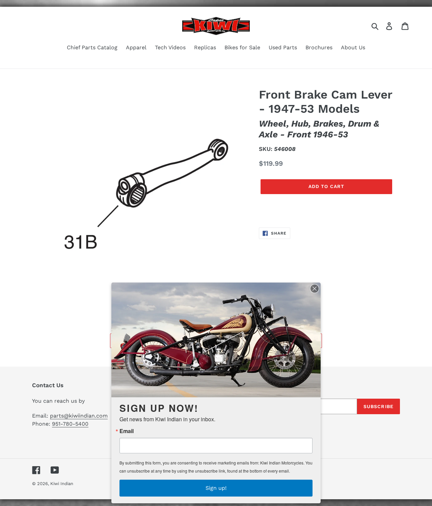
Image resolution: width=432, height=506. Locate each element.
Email (126, 431)
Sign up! (216, 488)
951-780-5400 (70, 424)
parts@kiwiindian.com (79, 415)
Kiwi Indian (61, 483)
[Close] (314, 289)
